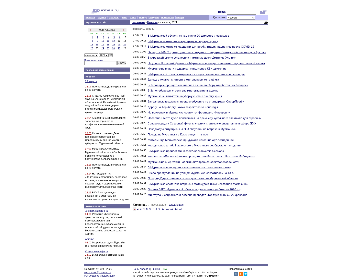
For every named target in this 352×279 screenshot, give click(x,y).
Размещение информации (99, 275)
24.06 (88, 214)
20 (119, 44)
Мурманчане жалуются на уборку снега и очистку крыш (185, 96)
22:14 (88, 173)
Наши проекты (141, 269)
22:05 (88, 95)
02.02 (88, 242)
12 (113, 41)
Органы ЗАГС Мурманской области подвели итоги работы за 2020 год (194, 189)
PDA (164, 269)
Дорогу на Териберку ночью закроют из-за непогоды (183, 107)
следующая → (178, 204)
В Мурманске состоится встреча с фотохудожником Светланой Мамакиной (198, 183)
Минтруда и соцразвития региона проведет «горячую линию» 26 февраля (197, 194)
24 (102, 48)
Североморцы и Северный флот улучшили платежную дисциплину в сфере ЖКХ (202, 123)
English (156, 269)
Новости (90, 17)
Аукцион (114, 17)
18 (108, 44)
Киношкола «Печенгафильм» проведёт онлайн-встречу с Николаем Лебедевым (201, 156)
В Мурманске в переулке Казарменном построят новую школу (189, 167)
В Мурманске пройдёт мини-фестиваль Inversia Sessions (186, 151)
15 (91, 44)
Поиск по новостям (93, 60)
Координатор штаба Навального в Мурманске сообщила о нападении (194, 145)
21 (124, 44)
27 (119, 48)
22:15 (88, 164)
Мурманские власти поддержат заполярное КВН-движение (187, 68)
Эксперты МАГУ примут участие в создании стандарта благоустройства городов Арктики (207, 52)
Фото (124, 17)
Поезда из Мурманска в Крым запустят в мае (178, 134)
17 (102, 44)
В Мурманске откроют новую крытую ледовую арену (183, 41)
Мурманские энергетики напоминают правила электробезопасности (193, 161)
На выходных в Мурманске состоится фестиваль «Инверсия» (189, 112)
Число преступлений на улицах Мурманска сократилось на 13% (190, 172)
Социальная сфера (96, 251)
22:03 (88, 133)
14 (180, 208)
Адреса (102, 17)
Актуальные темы (96, 206)
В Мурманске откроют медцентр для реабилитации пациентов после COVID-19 (201, 46)
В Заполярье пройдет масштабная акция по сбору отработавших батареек (198, 85)
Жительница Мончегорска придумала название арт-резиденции (191, 140)
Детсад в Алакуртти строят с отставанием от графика (183, 79)
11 (108, 41)
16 (97, 44)
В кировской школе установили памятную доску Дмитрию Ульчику (191, 57)
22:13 (88, 192)
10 (102, 41)
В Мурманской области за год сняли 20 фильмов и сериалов (188, 35)
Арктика (89, 239)
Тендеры (154, 17)
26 (113, 48)
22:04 (88, 118)
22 (91, 48)
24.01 (88, 254)
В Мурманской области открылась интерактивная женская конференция (196, 74)
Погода (143, 17)
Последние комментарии (100, 70)
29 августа (91, 81)
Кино (133, 17)
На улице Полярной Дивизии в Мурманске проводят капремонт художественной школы (206, 63)
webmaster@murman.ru (97, 272)
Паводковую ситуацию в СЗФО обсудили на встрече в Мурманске (192, 129)
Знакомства (167, 17)
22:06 (88, 86)
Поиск (222, 11)
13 (176, 208)
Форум (180, 17)
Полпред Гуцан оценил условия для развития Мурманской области (193, 178)
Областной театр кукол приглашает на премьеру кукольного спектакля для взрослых (204, 118)
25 (108, 48)
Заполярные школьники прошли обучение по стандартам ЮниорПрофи (196, 101)
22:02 (88, 149)
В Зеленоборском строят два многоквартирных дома (183, 90)
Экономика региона (96, 210)
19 (113, 44)
